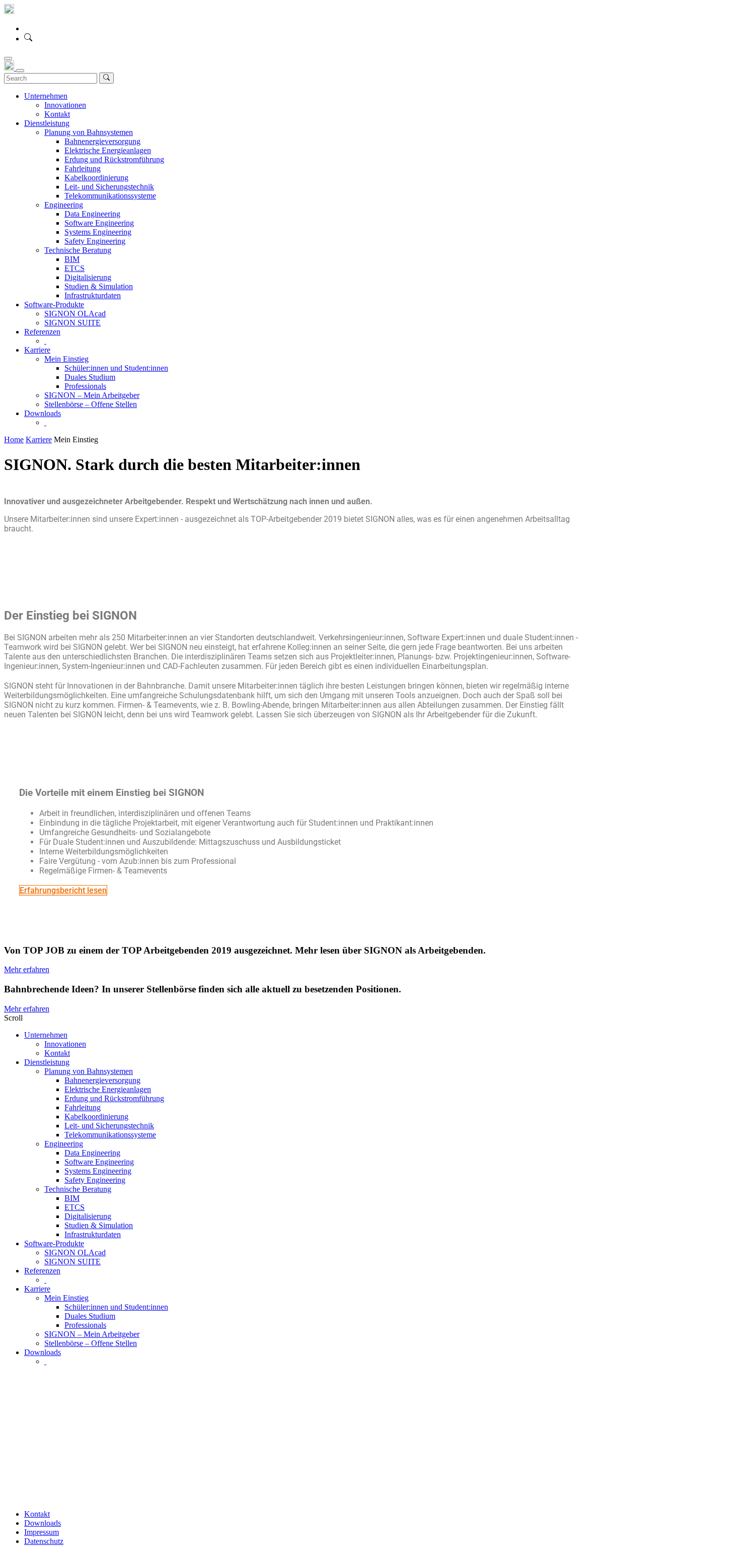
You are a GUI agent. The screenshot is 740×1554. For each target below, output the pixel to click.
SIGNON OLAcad (75, 1252)
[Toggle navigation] (8, 58)
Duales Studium (89, 1316)
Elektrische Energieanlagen (107, 1089)
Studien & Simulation (98, 1225)
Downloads (42, 1352)
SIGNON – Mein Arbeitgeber (91, 1334)
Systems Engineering (97, 1171)
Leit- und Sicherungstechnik (109, 1125)
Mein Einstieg (66, 1298)
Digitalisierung (87, 1216)
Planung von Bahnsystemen (88, 1071)
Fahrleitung (82, 1107)
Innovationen (65, 1044)
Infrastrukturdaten (92, 1234)
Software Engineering (99, 1162)
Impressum (41, 1532)
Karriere (37, 1289)
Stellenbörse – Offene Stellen (90, 1343)
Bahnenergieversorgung (102, 1080)
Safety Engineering (94, 1180)
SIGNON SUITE (72, 1261)
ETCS (74, 1207)
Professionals (85, 1325)
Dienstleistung (46, 1062)
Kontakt (57, 1053)
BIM (72, 1198)
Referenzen (42, 1270)
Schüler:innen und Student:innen (116, 1307)
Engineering (63, 1143)
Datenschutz (43, 1541)
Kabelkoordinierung (96, 1116)
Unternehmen (45, 1035)
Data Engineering (92, 1152)
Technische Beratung (77, 1189)
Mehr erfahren (26, 969)
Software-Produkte (54, 1243)
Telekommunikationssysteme (110, 1134)
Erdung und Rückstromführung (114, 1098)
